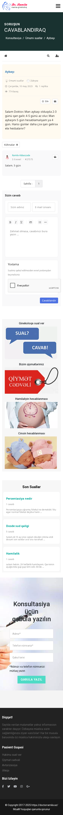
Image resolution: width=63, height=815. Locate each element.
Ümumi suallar (34, 38)
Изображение (31, 222)
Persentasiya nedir (19, 498)
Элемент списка (45, 222)
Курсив (16, 222)
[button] (48, 56)
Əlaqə (5, 770)
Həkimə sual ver (12, 754)
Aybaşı (9, 72)
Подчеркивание (21, 222)
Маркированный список (40, 222)
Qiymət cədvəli (11, 760)
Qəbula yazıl (31, 679)
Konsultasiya (13, 38)
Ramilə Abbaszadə (21, 155)
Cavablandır (49, 300)
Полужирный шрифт (10, 222)
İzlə (46, 101)
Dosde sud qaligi (17, 526)
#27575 (29, 159)
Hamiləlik (13, 553)
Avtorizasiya (9, 765)
